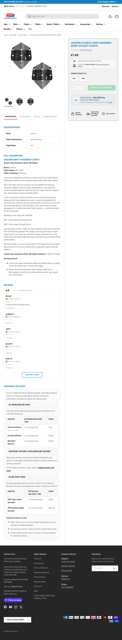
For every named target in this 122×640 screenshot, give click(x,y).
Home (5, 35)
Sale (30, 29)
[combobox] (62, 16)
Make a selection (101, 87)
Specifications (10, 116)
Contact (115, 6)
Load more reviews (32, 375)
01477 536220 (67, 587)
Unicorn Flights (22, 35)
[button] (116, 16)
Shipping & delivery (50, 117)
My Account (39, 563)
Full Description (25, 117)
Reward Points (40, 582)
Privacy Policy (39, 577)
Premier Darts (13, 631)
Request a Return (68, 566)
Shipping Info (66, 570)
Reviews (37, 117)
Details (110, 102)
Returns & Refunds (41, 572)
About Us (37, 559)
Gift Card (37, 586)
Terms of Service (41, 568)
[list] (32, 67)
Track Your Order (68, 561)
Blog (36, 591)
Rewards (105, 6)
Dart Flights (13, 35)
